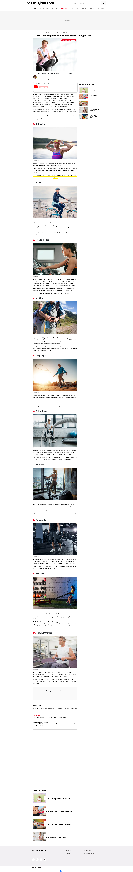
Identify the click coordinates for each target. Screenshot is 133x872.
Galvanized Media (65, 867)
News (34, 8)
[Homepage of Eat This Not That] (39, 850)
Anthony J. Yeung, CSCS (44, 77)
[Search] (103, 3)
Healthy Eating (44, 8)
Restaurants (75, 8)
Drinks (92, 8)
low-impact (68, 104)
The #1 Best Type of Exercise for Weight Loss (58, 293)
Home (34, 32)
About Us (68, 850)
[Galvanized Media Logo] (36, 867)
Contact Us (68, 856)
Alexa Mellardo (44, 80)
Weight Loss (64, 8)
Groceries (54, 8)
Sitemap (68, 853)
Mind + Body (101, 8)
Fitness (48, 717)
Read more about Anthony (67, 710)
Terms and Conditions (89, 853)
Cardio (35, 109)
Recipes (84, 8)
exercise (41, 717)
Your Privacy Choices (68, 871)
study (48, 506)
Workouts (63, 717)
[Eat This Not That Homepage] (41, 3)
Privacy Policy (87, 850)
